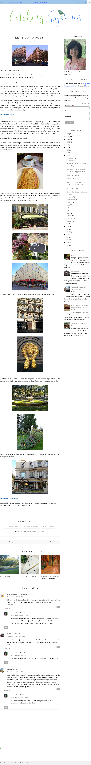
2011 (67, 240)
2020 (67, 150)
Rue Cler (9, 193)
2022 (67, 145)
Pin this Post (50, 526)
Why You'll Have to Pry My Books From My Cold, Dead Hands (79, 307)
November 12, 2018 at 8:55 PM (19, 615)
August (69, 202)
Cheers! (73, 255)
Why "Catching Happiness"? (14, 2)
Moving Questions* (8, 576)
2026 (67, 134)
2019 (67, 153)
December (70, 158)
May (68, 210)
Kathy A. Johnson (18, 613)
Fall (35, 531)
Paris (38, 531)
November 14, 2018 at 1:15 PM (15, 672)
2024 (67, 139)
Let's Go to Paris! (72, 188)
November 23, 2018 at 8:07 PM (19, 697)
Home (2, 2)
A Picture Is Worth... (73, 179)
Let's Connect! (45, 2)
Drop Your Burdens (73, 175)
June (68, 208)
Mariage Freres (45, 195)
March (69, 216)
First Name (68, 111)
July (68, 205)
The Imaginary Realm (18, 122)
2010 (67, 242)
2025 (67, 136)
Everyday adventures (27, 531)
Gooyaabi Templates (27, 762)
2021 (67, 147)
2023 (67, 142)
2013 (67, 234)
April (68, 213)
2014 (67, 232)
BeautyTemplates (10, 762)
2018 (67, 155)
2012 (67, 237)
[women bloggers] (0, 748)
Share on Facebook (14, 526)
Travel (43, 531)
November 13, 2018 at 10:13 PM (16, 636)
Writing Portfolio (31, 2)
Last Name (68, 116)
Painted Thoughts (34, 122)
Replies (7, 609)
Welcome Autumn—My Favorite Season (50, 577)
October (70, 197)
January (69, 221)
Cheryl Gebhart (13, 634)
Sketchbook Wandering (17, 594)
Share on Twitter (32, 526)
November (70, 161)
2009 (67, 245)
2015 (67, 229)
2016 (67, 226)
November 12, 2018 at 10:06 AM (16, 597)
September (71, 200)
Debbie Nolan (13, 669)
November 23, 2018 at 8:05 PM (19, 655)
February (70, 218)
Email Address (69, 105)
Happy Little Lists (28, 576)
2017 (67, 224)
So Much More (75, 271)
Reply (58, 607)
